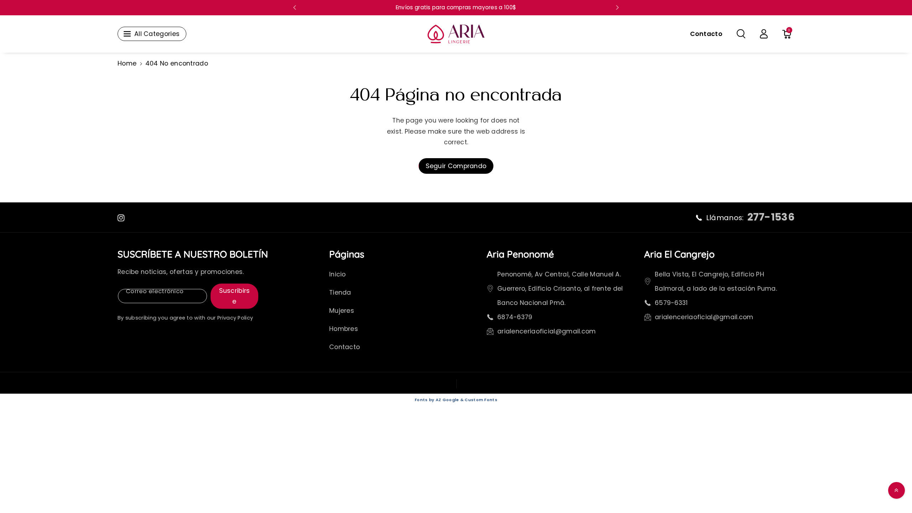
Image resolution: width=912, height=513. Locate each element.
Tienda (340, 292)
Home (127, 63)
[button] (741, 34)
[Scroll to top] (896, 490)
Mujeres (341, 310)
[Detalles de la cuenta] (764, 34)
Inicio (337, 274)
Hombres (343, 329)
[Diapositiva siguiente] (617, 7)
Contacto (344, 347)
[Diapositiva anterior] (294, 7)
